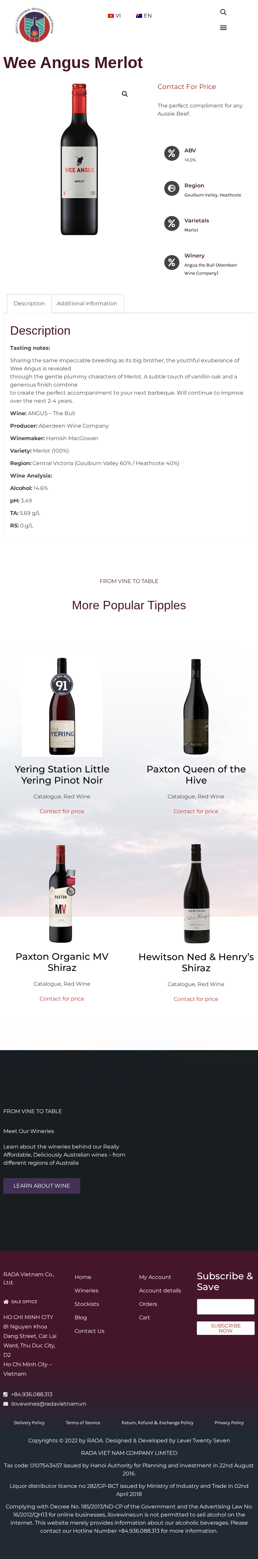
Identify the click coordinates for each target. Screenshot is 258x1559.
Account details (160, 1290)
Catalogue (47, 796)
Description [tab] (29, 303)
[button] (223, 27)
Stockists (87, 1304)
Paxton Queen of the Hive (196, 774)
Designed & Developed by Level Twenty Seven (167, 1440)
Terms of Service (83, 1423)
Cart (144, 1317)
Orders (148, 1304)
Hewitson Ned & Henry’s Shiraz (196, 962)
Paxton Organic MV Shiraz (62, 962)
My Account (155, 1277)
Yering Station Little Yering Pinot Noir (62, 774)
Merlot (191, 230)
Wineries (86, 1290)
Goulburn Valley (201, 195)
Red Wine (76, 796)
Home (83, 1277)
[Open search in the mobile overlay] (223, 11)
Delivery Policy (29, 1423)
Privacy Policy (229, 1423)
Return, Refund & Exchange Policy (158, 1423)
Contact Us (89, 1331)
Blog (81, 1317)
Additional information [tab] (87, 303)
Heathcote (230, 195)
